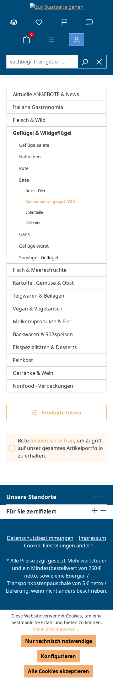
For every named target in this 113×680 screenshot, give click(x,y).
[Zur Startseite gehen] (56, 7)
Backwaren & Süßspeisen (43, 334)
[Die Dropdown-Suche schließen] (99, 62)
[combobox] (42, 62)
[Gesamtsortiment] (13, 22)
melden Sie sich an (52, 440)
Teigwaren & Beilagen (38, 295)
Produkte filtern (61, 412)
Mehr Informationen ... (57, 629)
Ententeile (34, 212)
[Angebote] (64, 22)
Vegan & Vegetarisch (37, 308)
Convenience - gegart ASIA (50, 201)
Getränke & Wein (33, 373)
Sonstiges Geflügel (38, 257)
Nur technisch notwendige (58, 641)
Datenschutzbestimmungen (40, 538)
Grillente (32, 223)
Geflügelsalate (34, 145)
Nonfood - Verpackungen (43, 385)
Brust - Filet (35, 191)
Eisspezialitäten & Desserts (45, 347)
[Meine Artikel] (38, 22)
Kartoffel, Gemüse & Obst (43, 282)
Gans (24, 234)
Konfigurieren (58, 656)
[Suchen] (85, 62)
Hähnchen (30, 157)
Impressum (92, 538)
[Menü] (51, 39)
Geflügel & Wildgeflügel (42, 132)
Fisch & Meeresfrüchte (40, 269)
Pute (24, 168)
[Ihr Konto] (76, 39)
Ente (24, 180)
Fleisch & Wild (29, 120)
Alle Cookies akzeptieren (58, 671)
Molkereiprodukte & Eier (42, 321)
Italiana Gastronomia (38, 107)
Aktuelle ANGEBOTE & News (46, 94)
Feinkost (23, 360)
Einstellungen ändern (68, 545)
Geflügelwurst (34, 246)
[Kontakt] (89, 22)
